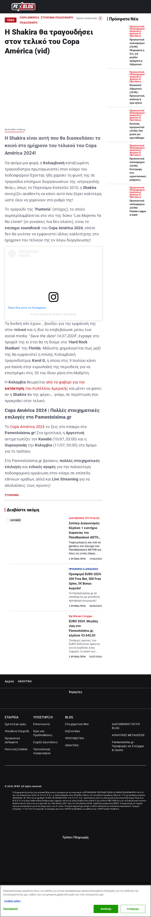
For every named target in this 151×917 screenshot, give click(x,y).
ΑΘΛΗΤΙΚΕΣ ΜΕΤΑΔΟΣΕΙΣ (128, 735)
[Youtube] (144, 775)
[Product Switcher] (6, 6)
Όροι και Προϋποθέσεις (42, 733)
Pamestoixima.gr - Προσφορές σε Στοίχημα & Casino (128, 746)
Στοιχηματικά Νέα (77, 724)
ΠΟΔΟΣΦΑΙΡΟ (29, 22)
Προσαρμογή (10, 908)
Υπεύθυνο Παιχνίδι (17, 731)
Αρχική (9, 681)
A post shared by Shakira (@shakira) (53, 314)
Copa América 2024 (27, 426)
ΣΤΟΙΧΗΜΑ (12, 495)
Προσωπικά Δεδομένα (12, 740)
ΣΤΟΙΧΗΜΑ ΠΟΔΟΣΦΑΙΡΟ (57, 17)
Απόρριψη (133, 908)
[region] (75, 901)
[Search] (144, 6)
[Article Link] (53, 540)
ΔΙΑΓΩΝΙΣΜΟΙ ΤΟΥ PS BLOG (126, 726)
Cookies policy (12, 901)
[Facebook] (136, 775)
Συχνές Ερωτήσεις (45, 742)
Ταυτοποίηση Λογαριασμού (42, 751)
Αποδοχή (106, 908)
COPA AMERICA (29, 17)
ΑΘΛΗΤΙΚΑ (25, 681)
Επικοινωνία (41, 724)
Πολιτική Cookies (16, 749)
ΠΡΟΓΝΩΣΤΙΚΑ (74, 738)
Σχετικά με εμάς (15, 724)
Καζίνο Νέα (72, 731)
